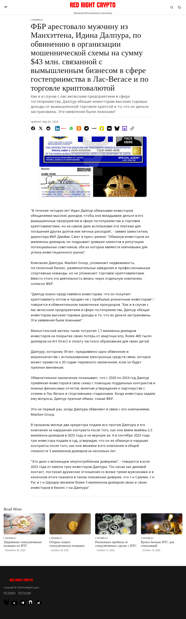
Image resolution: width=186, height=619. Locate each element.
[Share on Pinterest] (63, 128)
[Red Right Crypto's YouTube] (14, 603)
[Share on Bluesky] (117, 128)
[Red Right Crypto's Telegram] (23, 603)
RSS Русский (24, 593)
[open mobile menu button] (6, 7)
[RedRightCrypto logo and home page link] (21, 580)
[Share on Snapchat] (102, 128)
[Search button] (172, 7)
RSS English (9, 593)
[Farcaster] (30, 602)
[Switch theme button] (179, 7)
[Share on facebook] (34, 128)
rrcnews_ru (37, 20)
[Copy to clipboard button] (131, 128)
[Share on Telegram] (86, 128)
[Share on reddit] (48, 128)
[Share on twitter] (41, 128)
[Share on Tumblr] (94, 128)
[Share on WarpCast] (124, 128)
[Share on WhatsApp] (71, 128)
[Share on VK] (109, 128)
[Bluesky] (7, 602)
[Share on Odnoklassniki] (79, 128)
